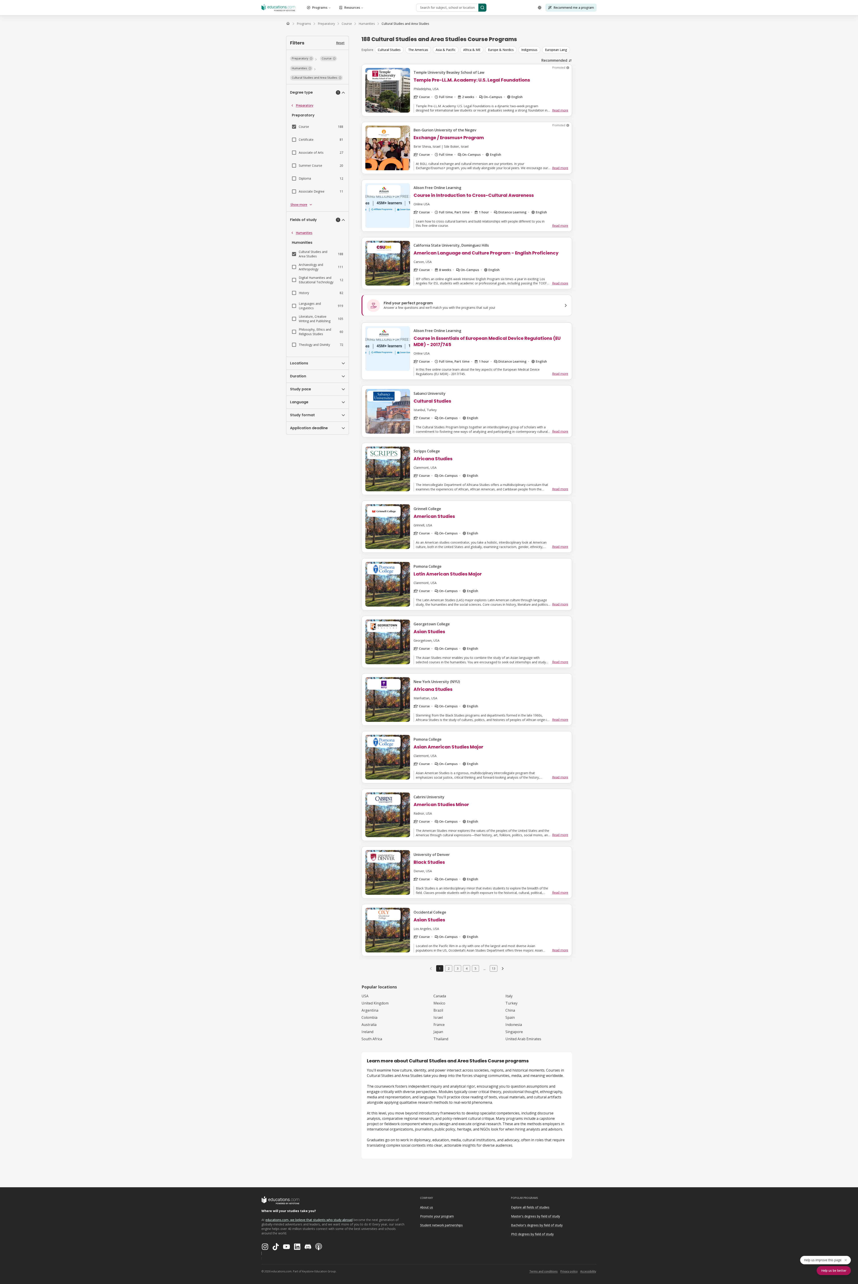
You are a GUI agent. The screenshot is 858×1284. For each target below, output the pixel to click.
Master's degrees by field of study (535, 1216)
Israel (438, 1017)
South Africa (372, 1038)
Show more (298, 204)
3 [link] (457, 968)
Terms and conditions (543, 1271)
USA (365, 996)
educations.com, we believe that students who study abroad (309, 1220)
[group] (473, 49)
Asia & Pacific (446, 50)
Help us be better (833, 1270)
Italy (509, 996)
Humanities (304, 233)
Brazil (438, 1010)
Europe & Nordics (501, 50)
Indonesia (513, 1024)
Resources (352, 7)
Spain (510, 1017)
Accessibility (588, 1271)
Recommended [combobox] (554, 60)
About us (426, 1207)
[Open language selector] (540, 8)
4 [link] (466, 968)
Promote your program (437, 1216)
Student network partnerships (441, 1225)
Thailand (440, 1038)
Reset (340, 43)
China (510, 1010)
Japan (438, 1031)
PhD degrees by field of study (532, 1234)
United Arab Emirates (523, 1038)
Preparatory (304, 105)
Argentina (370, 1010)
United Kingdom (375, 1003)
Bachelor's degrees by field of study (537, 1225)
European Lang (556, 50)
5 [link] (475, 968)
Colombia (369, 1017)
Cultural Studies (389, 50)
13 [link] (493, 968)
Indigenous (529, 50)
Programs (319, 7)
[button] (302, 58)
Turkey (511, 1003)
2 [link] (449, 968)
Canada (439, 996)
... (485, 968)
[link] (405, 23)
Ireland (367, 1031)
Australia (369, 1024)
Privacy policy (569, 1271)
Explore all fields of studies (530, 1207)
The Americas (418, 50)
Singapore (514, 1031)
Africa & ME (471, 50)
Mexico (439, 1003)
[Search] (482, 8)
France (439, 1024)
